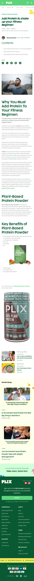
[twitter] (20, 63)
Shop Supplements (7, 510)
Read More (20, 360)
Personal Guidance (23, 519)
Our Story (21, 516)
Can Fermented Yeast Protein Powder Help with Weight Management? (14, 454)
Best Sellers (5, 519)
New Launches (6, 522)
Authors (20, 513)
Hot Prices (5, 528)
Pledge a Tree (22, 525)
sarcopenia (13, 157)
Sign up (17, 498)
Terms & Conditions (24, 542)
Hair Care (19, 7)
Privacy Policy (22, 539)
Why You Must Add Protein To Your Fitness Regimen (17, 49)
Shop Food (5, 513)
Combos (4, 531)
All (3, 7)
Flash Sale (5, 525)
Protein (13, 28)
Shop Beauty (5, 516)
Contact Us (5, 542)
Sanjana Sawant (11, 37)
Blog (8, 28)
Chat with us (5, 545)
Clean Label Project (24, 522)
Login (20, 550)
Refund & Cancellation (24, 533)
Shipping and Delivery (24, 536)
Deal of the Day (6, 534)
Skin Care (10, 7)
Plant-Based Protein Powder (11, 51)
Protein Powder (12, 14)
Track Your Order (23, 553)
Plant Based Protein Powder (22, 286)
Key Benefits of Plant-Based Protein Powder (15, 54)
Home (3, 28)
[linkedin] (16, 63)
